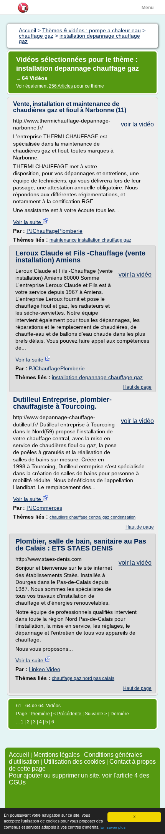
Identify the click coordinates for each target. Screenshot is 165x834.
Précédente (69, 713)
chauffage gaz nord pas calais (83, 678)
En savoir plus (113, 827)
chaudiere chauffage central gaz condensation (92, 517)
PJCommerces (44, 508)
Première (41, 713)
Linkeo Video (44, 669)
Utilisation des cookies (74, 761)
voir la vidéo (137, 124)
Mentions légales (56, 754)
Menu (147, 7)
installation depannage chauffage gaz (97, 377)
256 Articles (61, 86)
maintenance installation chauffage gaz (90, 240)
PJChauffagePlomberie (54, 231)
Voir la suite (28, 222)
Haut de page (137, 387)
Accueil (19, 754)
